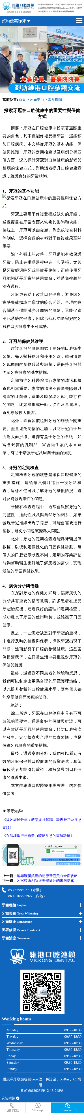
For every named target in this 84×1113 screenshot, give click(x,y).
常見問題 (55, 99)
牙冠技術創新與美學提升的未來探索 (45, 880)
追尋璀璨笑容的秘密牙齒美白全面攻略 (47, 876)
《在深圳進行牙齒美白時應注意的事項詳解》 (38, 836)
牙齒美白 (37, 99)
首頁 (22, 99)
